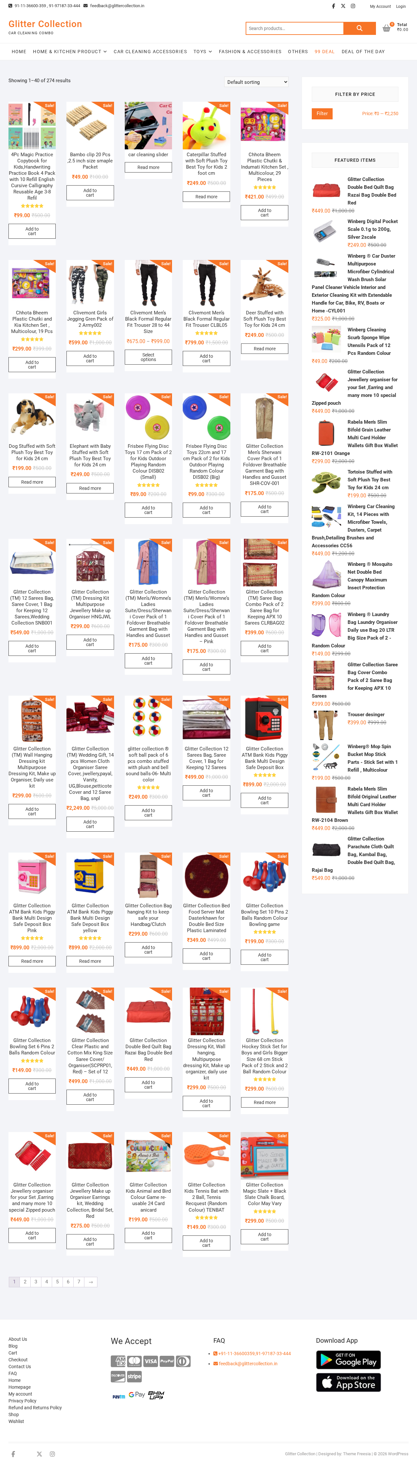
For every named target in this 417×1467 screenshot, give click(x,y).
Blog (13, 1346)
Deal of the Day (363, 51)
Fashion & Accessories (250, 51)
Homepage (19, 1387)
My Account (380, 6)
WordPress (398, 1453)
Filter (322, 113)
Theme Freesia (357, 1453)
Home (19, 51)
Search (359, 28)
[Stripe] (134, 1377)
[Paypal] (167, 1361)
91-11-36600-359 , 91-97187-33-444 (47, 5)
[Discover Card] (118, 1377)
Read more (148, 167)
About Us (17, 1339)
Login (401, 6)
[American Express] (118, 1361)
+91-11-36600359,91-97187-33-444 (254, 1353)
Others (298, 51)
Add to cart (32, 231)
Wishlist (16, 1421)
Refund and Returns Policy (35, 1407)
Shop (13, 1414)
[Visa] (150, 1361)
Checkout (18, 1359)
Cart (12, 1352)
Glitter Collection (45, 24)
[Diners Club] (183, 1361)
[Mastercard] (134, 1361)
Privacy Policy (22, 1400)
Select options (148, 357)
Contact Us (19, 1366)
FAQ (12, 1373)
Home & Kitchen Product (67, 51)
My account (20, 1394)
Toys (200, 51)
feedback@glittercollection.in (116, 5)
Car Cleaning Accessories (150, 51)
